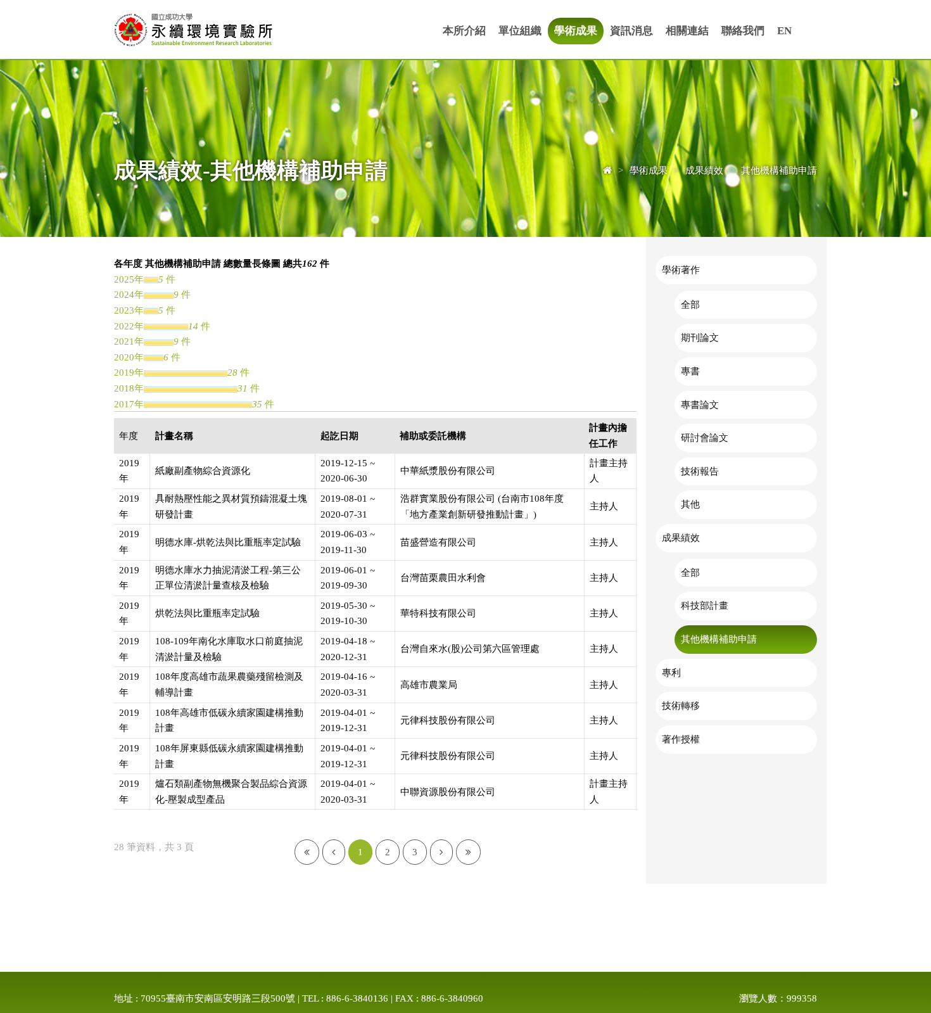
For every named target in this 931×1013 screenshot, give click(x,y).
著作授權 (681, 739)
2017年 (129, 403)
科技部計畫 (704, 605)
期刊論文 (700, 337)
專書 (690, 371)
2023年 (129, 310)
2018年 (129, 388)
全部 (690, 304)
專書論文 (700, 404)
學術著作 (681, 269)
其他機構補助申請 (719, 639)
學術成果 (575, 31)
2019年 (129, 372)
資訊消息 (631, 31)
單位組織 (520, 31)
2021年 (129, 341)
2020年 (129, 357)
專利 (671, 672)
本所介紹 (464, 31)
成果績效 (681, 537)
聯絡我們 (742, 31)
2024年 (129, 294)
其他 (690, 504)
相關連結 (687, 31)
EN (784, 31)
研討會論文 (704, 437)
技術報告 (700, 471)
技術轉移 (681, 705)
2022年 (129, 326)
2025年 (129, 279)
